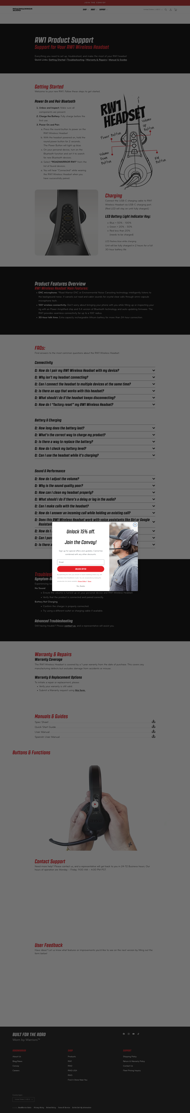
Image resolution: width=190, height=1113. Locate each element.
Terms (89, 581)
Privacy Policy (82, 581)
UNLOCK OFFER (80, 569)
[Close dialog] (135, 525)
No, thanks (81, 586)
